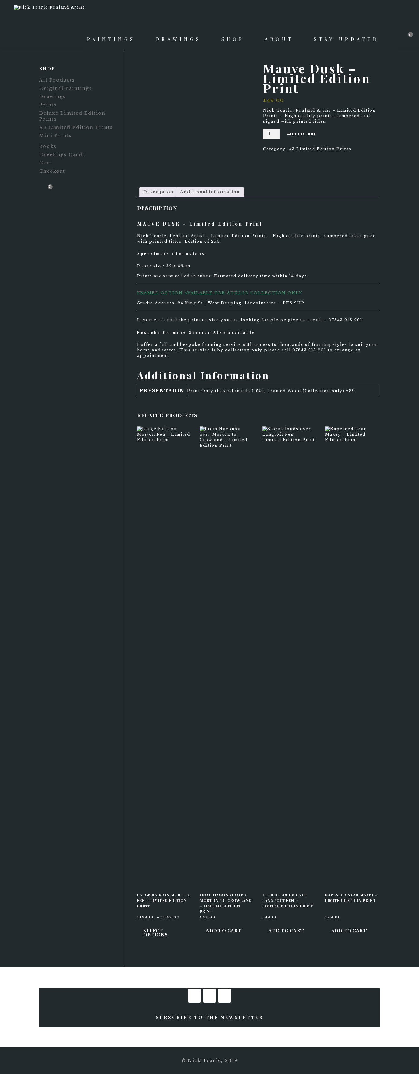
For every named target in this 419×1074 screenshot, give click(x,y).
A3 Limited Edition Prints (320, 149)
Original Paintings (65, 88)
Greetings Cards (62, 154)
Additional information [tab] (210, 192)
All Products (57, 80)
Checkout (52, 171)
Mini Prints (55, 135)
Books (47, 146)
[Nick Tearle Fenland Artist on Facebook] (194, 996)
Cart (45, 163)
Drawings (178, 39)
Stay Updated (346, 39)
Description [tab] (158, 192)
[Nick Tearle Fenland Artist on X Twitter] (224, 996)
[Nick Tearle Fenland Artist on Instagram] (209, 996)
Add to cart (301, 134)
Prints (48, 105)
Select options (155, 932)
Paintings (111, 39)
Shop (232, 39)
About (279, 39)
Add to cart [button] (224, 930)
